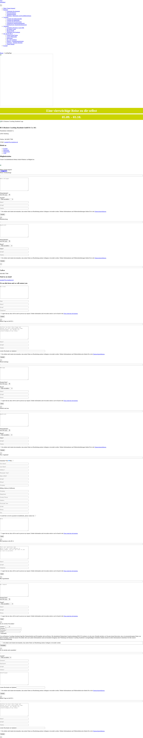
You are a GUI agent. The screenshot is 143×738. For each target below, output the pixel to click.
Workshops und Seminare (13, 32)
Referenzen (10, 38)
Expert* (2, 602)
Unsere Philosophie (12, 36)
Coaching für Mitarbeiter (13, 20)
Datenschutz (6, 151)
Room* (2, 387)
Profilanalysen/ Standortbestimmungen (17, 24)
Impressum (6, 150)
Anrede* (2, 656)
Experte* (2, 197)
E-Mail (2, 631)
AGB (4, 153)
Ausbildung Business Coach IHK (15, 27)
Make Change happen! (9, 8)
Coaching (5, 17)
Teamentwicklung (11, 14)
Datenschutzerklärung (100, 211)
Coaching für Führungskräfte (14, 18)
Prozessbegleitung (11, 12)
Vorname (3, 628)
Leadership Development (13, 11)
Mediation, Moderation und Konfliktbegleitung (19, 15)
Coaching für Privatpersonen (14, 21)
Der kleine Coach (11, 29)
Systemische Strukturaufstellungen (16, 23)
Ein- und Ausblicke (12, 39)
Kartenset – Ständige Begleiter (15, 42)
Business (5, 9)
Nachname (3, 630)
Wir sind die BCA (8, 33)
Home (1, 53)
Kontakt (5, 45)
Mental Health (10, 30)
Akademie (6, 26)
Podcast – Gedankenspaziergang (15, 41)
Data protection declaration (71, 313)
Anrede (2, 626)
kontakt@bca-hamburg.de (11, 142)
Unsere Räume (10, 44)
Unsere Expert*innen (12, 35)
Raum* (2, 244)
